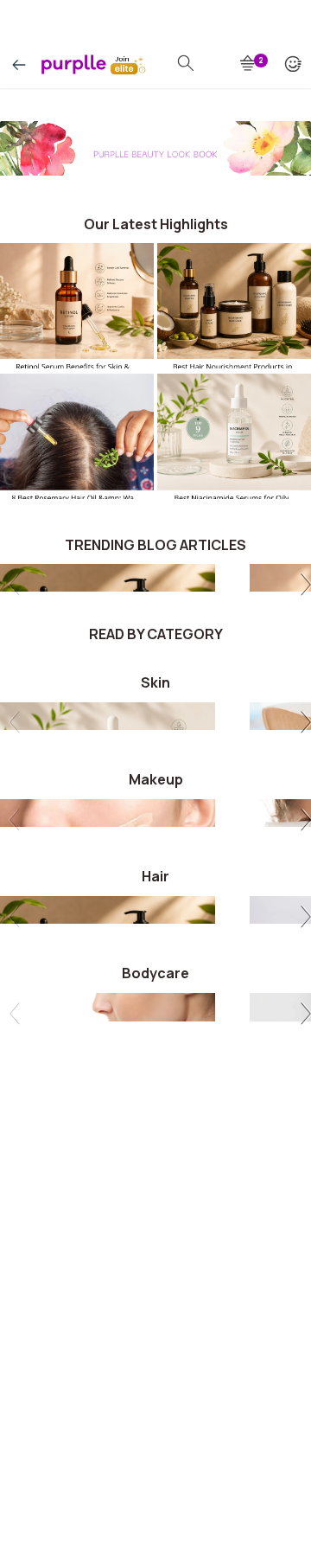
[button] (303, 587)
